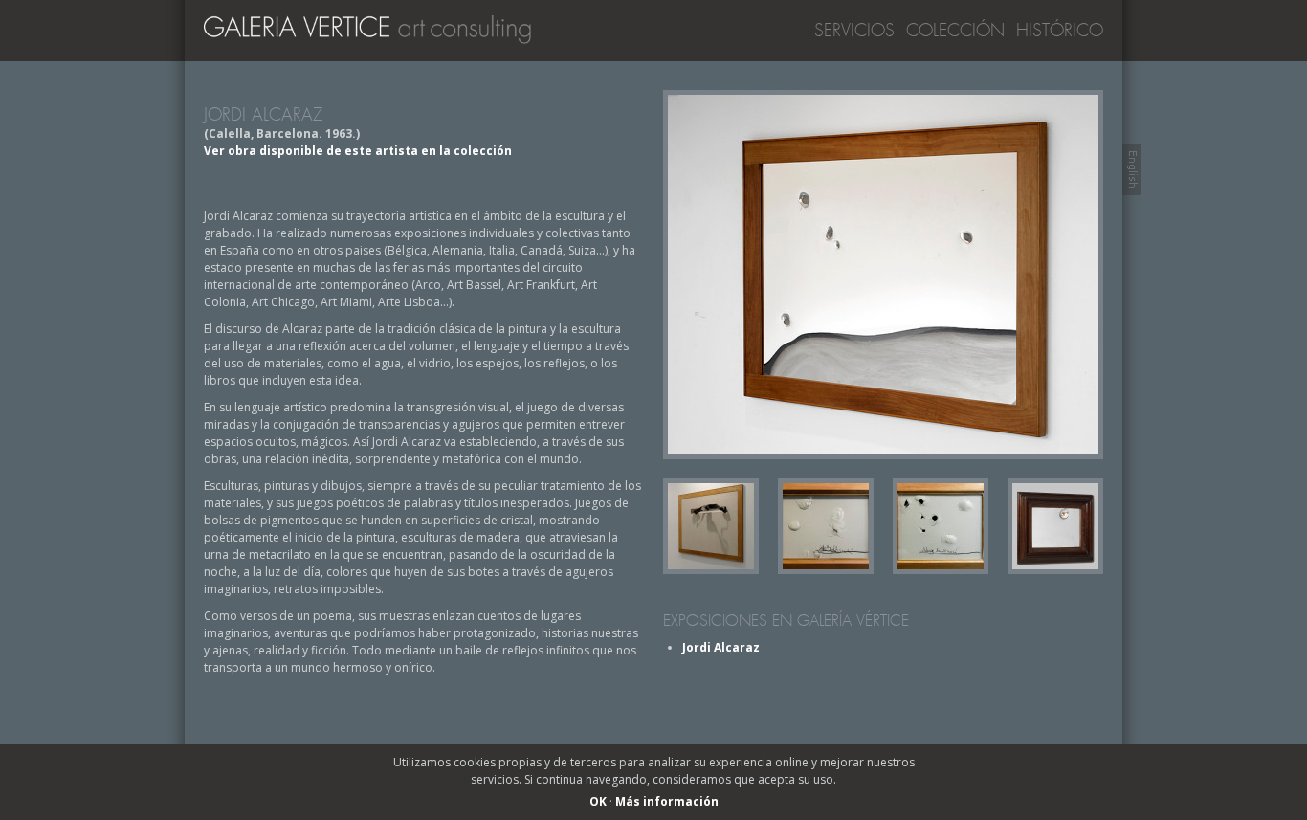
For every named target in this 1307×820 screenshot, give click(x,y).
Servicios (854, 30)
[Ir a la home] (376, 35)
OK (598, 801)
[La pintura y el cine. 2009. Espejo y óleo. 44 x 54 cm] (1055, 570)
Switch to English (1131, 169)
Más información (667, 801)
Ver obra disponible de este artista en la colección (358, 151)
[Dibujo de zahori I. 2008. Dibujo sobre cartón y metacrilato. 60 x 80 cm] (826, 570)
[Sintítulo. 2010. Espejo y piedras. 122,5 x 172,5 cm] (883, 274)
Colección (955, 30)
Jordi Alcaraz (721, 647)
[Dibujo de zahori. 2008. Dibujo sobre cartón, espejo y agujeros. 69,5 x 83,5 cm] (940, 570)
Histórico (1059, 30)
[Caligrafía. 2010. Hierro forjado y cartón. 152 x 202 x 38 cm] (711, 570)
